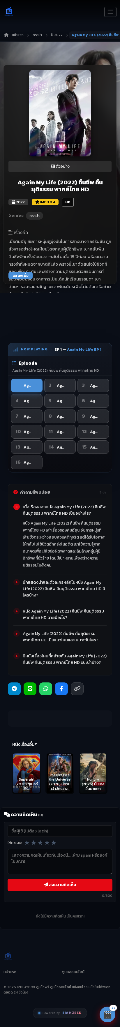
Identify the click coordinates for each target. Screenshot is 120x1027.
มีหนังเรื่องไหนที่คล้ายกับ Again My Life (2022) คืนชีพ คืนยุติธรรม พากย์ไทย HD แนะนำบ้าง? (65, 659)
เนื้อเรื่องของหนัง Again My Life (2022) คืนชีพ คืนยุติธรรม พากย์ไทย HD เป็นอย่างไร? (64, 510)
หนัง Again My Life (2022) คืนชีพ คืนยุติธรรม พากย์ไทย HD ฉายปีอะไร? (63, 614)
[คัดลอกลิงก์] (77, 688)
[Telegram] (14, 688)
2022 (20, 202)
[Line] (30, 688)
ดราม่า (37, 35)
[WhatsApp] (45, 688)
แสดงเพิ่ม (21, 275)
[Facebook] (61, 688)
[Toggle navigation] (110, 12)
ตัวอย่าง (62, 166)
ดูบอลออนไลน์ (73, 972)
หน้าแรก (18, 35)
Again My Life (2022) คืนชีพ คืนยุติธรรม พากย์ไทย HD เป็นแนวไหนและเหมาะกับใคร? (60, 636)
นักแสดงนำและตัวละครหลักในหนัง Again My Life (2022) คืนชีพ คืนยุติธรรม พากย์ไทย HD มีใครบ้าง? (64, 588)
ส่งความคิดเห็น (62, 884)
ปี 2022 (57, 35)
